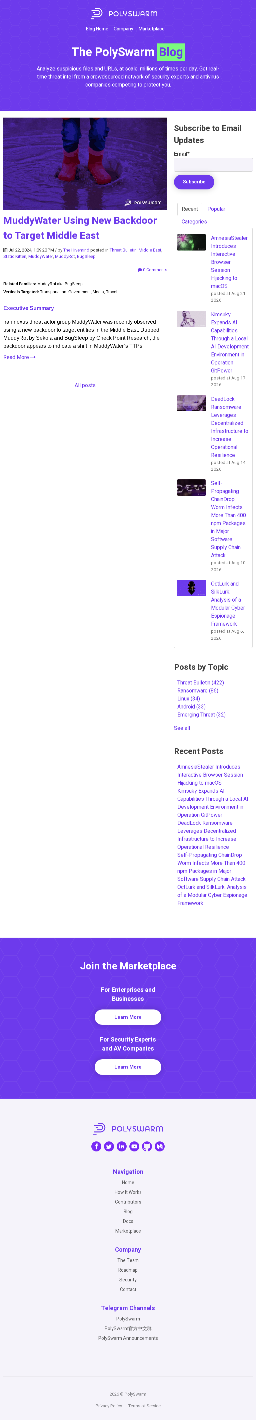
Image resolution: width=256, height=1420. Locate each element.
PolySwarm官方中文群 (128, 1328)
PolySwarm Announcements (128, 1338)
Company (123, 28)
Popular (216, 209)
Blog (128, 1211)
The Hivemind (76, 250)
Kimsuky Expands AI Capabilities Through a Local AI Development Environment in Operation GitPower (212, 803)
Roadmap (128, 1270)
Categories (194, 222)
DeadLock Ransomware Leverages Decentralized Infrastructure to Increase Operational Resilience (206, 835)
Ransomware (197, 691)
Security (128, 1279)
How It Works (128, 1192)
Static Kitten (14, 256)
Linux (188, 699)
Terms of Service (144, 1406)
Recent (190, 209)
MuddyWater (40, 256)
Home (128, 1182)
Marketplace (152, 28)
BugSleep (86, 256)
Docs (128, 1221)
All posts (85, 385)
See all (182, 728)
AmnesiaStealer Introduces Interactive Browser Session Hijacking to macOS (210, 775)
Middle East (150, 250)
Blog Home (97, 28)
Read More (16, 357)
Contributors (128, 1202)
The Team (128, 1260)
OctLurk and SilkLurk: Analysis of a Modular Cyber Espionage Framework (212, 895)
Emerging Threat (201, 715)
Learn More (128, 1017)
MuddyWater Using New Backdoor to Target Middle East (80, 228)
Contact (128, 1289)
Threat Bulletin (123, 250)
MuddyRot (65, 256)
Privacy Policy (109, 1406)
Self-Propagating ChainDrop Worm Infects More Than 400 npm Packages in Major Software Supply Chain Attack (211, 867)
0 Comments (154, 270)
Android (191, 707)
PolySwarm (128, 1318)
